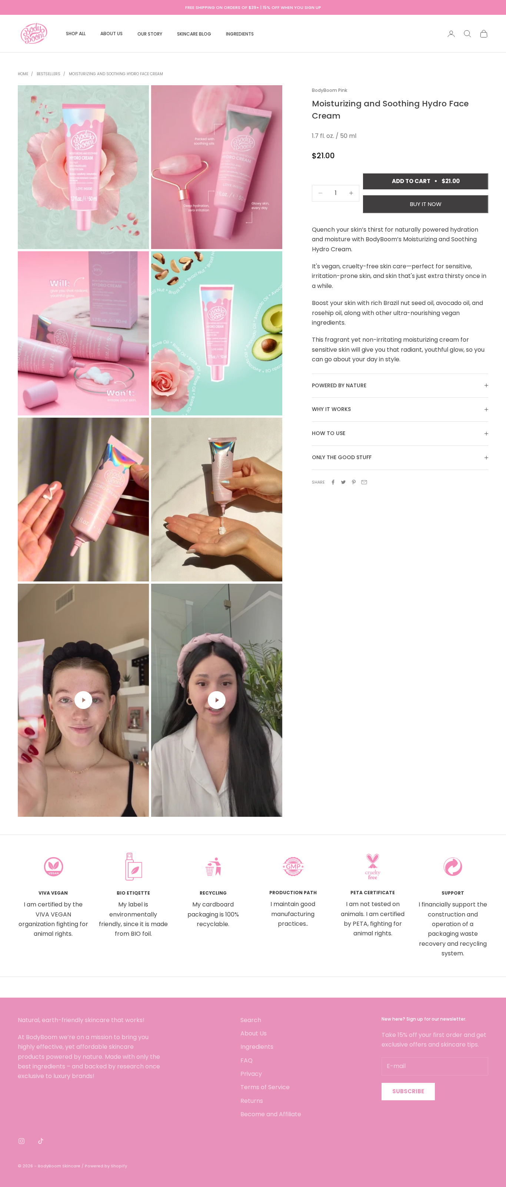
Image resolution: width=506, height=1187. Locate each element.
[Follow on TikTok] (40, 1141)
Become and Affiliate (270, 1114)
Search (250, 1020)
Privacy (251, 1074)
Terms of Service (265, 1087)
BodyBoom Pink (329, 90)
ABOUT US (111, 33)
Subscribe (408, 1091)
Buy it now (426, 204)
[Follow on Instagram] (21, 1141)
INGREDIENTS (240, 34)
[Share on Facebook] (333, 482)
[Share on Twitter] (343, 482)
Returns (251, 1101)
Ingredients (256, 1046)
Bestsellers (48, 74)
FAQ (246, 1060)
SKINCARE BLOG (194, 34)
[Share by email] (364, 482)
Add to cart (426, 181)
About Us (253, 1033)
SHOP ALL (76, 33)
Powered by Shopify (106, 1166)
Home (23, 74)
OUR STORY (149, 34)
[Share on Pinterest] (354, 482)
